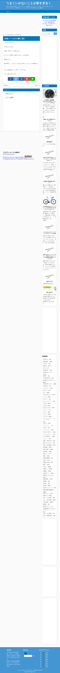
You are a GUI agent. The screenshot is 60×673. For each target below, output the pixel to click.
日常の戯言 (45, 502)
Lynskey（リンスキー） (48, 380)
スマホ (44, 403)
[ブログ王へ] (19, 159)
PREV (6, 85)
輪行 (51, 515)
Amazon (45, 363)
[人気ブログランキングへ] (28, 157)
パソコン (45, 416)
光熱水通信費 (46, 458)
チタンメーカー (46, 407)
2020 (43, 659)
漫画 (44, 513)
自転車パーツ (46, 473)
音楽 (50, 440)
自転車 (44, 471)
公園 (44, 460)
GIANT (44, 376)
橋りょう (45, 453)
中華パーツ (45, 493)
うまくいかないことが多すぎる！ (28, 3)
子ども (44, 466)
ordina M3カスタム (47, 383)
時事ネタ (45, 469)
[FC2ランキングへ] (28, 159)
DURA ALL (45, 370)
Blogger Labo (32, 671)
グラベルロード (46, 394)
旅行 (44, 515)
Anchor (45, 365)
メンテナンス (46, 429)
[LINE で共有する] (32, 79)
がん (44, 392)
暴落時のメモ (46, 506)
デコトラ (45, 410)
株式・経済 (45, 449)
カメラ (44, 390)
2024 (43, 652)
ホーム (9, 11)
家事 (44, 445)
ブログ (44, 423)
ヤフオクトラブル (47, 434)
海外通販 (45, 447)
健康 (44, 456)
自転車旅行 (45, 479)
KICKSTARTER (46, 378)
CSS (44, 368)
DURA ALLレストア (47, 372)
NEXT (36, 85)
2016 (43, 666)
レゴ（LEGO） (46, 436)
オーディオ (45, 388)
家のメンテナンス (47, 443)
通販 (44, 497)
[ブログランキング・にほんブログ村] (13, 157)
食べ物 (44, 485)
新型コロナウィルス (47, 487)
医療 (44, 440)
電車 (50, 497)
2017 (43, 665)
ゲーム (44, 397)
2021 (43, 658)
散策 (44, 464)
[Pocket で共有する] (27, 79)
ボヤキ (44, 427)
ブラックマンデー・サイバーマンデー (49, 419)
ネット (44, 412)
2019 (43, 661)
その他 (44, 405)
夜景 (50, 513)
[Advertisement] (21, 26)
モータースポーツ (47, 432)
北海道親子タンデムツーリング (49, 509)
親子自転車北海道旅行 (48, 489)
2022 (43, 656)
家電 (50, 445)
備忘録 (44, 504)
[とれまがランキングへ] (9, 159)
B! (21, 79)
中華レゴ (45, 495)
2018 (43, 663)
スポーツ (45, 399)
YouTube (45, 386)
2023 (43, 654)
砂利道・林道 (46, 462)
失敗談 (44, 483)
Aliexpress (45, 361)
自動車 (44, 481)
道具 (50, 500)
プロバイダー (46, 425)
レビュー (45, 438)
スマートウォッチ (47, 401)
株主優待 (45, 451)
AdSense (45, 359)
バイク (44, 414)
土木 (44, 500)
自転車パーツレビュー (48, 475)
